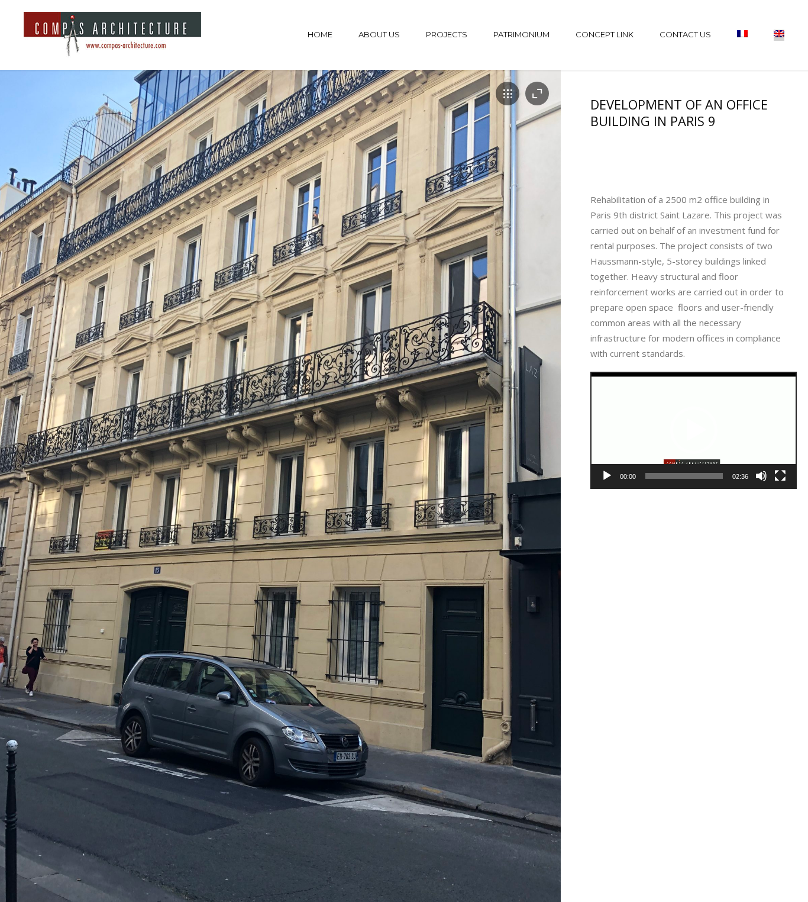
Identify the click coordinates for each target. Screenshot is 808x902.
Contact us (685, 34)
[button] (693, 430)
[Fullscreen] (780, 476)
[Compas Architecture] (113, 35)
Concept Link (605, 34)
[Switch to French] (742, 35)
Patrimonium (521, 34)
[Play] (607, 476)
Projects (446, 34)
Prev (29, 503)
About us (379, 34)
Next (531, 503)
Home (320, 34)
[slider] (684, 476)
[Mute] (761, 476)
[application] (694, 430)
